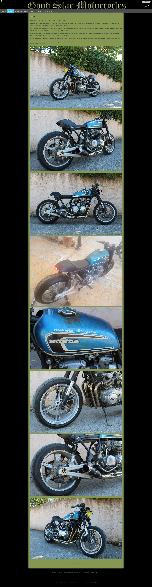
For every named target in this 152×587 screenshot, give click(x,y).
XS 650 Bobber (48, 11)
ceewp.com (95, 582)
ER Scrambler (18, 11)
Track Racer (39, 11)
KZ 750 (32, 11)
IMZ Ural (26, 11)
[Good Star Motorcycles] (7, 1)
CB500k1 (10, 11)
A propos (3, 11)
